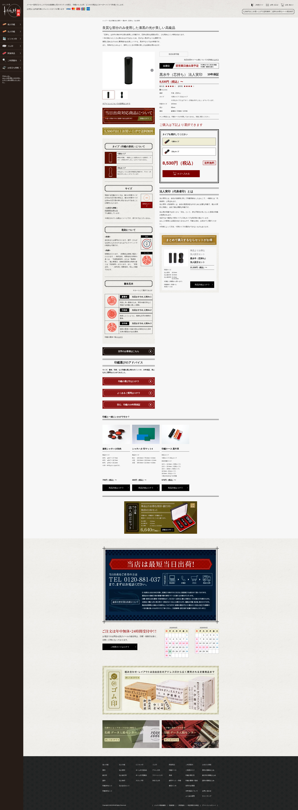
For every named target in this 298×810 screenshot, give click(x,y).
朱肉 (170, 775)
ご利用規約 (181, 805)
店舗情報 (171, 805)
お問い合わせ (206, 791)
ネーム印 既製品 (141, 775)
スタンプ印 (139, 780)
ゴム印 (154, 765)
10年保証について (192, 791)
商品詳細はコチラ (202, 285)
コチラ (216, 60)
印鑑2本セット (107, 786)
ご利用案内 (189, 765)
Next (152, 70)
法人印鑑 (122, 765)
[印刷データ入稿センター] (190, 734)
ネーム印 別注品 (141, 770)
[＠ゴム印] (160, 690)
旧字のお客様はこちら (128, 351)
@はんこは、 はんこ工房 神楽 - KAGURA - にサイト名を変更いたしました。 (11, 79)
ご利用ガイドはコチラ (120, 647)
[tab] (110, 782)
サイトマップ (206, 796)
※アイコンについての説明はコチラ (116, 104)
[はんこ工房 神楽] (11, 10)
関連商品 (172, 765)
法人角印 (122, 780)
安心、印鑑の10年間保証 (128, 404)
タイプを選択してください (175, 134)
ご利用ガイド (190, 770)
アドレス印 (156, 770)
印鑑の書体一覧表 (192, 780)
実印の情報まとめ (208, 770)
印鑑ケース (172, 770)
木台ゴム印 (156, 780)
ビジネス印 (139, 765)
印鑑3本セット (107, 791)
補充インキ (172, 786)
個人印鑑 (105, 765)
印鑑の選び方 (190, 775)
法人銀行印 (123, 775)
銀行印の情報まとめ (209, 775)
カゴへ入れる (183, 174)
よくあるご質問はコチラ (128, 393)
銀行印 (104, 775)
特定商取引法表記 (193, 805)
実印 (103, 770)
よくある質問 (190, 796)
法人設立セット (124, 786)
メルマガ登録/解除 (160, 805)
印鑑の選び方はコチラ (128, 381)
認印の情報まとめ (208, 780)
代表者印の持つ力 (111, 210)
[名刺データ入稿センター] (130, 734)
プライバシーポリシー (209, 805)
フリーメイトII (157, 775)
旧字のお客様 (190, 786)
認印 (103, 780)
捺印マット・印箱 (175, 780)
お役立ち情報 (206, 765)
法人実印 (122, 770)
